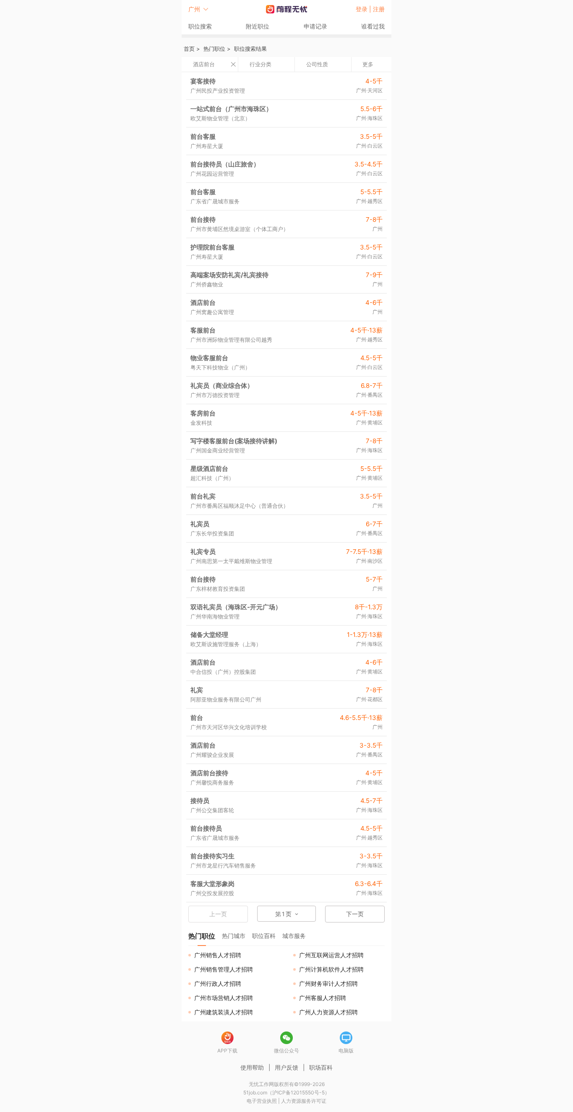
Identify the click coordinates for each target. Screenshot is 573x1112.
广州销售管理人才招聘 (223, 969)
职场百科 (321, 1067)
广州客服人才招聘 (322, 997)
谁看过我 (373, 26)
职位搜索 (200, 26)
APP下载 (227, 1050)
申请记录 (315, 26)
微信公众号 (286, 1050)
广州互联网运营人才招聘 (331, 955)
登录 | (364, 9)
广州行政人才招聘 (217, 983)
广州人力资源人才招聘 (328, 1012)
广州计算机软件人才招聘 (331, 969)
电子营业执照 (262, 1101)
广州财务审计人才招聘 (328, 983)
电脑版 (346, 1050)
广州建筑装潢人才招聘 (223, 1012)
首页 (189, 48)
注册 (379, 9)
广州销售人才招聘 (217, 955)
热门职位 (214, 48)
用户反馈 (286, 1067)
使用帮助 (252, 1067)
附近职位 (257, 26)
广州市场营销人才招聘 (223, 997)
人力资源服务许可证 (303, 1101)
